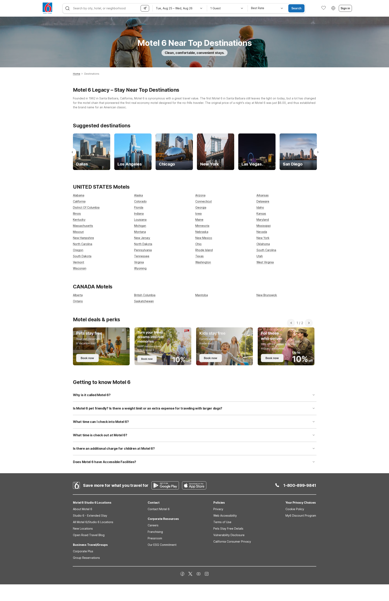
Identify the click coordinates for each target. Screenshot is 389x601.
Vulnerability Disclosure (229, 535)
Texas (199, 256)
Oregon (78, 250)
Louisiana (140, 219)
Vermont (78, 262)
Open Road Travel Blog (89, 535)
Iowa (198, 213)
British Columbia (144, 295)
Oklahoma (263, 244)
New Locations (83, 528)
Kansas (261, 213)
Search (296, 8)
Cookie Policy (294, 509)
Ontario (78, 301)
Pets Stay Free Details (228, 528)
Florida (138, 207)
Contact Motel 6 (159, 509)
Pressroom (155, 538)
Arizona (200, 195)
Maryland (262, 219)
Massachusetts (83, 225)
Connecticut (203, 201)
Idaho (260, 207)
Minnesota (202, 225)
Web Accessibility (225, 515)
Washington (203, 262)
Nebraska (201, 231)
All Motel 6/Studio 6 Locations (93, 522)
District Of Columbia (86, 207)
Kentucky (79, 219)
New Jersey (142, 238)
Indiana (139, 213)
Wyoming (140, 268)
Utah (259, 256)
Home (76, 73)
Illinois (77, 213)
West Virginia (265, 262)
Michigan (140, 225)
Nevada (261, 231)
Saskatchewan (144, 301)
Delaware (262, 201)
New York (262, 238)
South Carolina (266, 250)
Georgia (200, 207)
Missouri (78, 231)
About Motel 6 (82, 509)
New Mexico (203, 238)
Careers (153, 525)
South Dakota (82, 256)
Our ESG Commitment (162, 544)
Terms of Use (222, 522)
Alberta (78, 295)
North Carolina (82, 244)
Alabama (78, 195)
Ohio (198, 244)
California (79, 201)
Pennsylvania (143, 250)
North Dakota (143, 244)
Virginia (139, 262)
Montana (140, 231)
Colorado (140, 201)
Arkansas (262, 195)
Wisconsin (79, 268)
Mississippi (263, 225)
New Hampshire (83, 238)
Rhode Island (204, 250)
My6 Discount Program (300, 515)
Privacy (218, 509)
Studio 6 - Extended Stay (90, 515)
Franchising (155, 531)
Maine (199, 219)
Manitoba (201, 295)
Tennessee (141, 256)
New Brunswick (266, 295)
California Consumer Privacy (232, 541)
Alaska (138, 195)
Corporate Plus (83, 551)
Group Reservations (86, 557)
